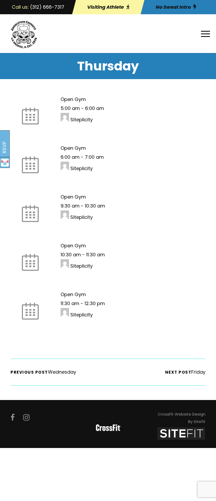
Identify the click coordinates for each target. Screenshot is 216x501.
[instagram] (26, 418)
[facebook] (13, 418)
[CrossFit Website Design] (181, 433)
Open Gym (73, 99)
